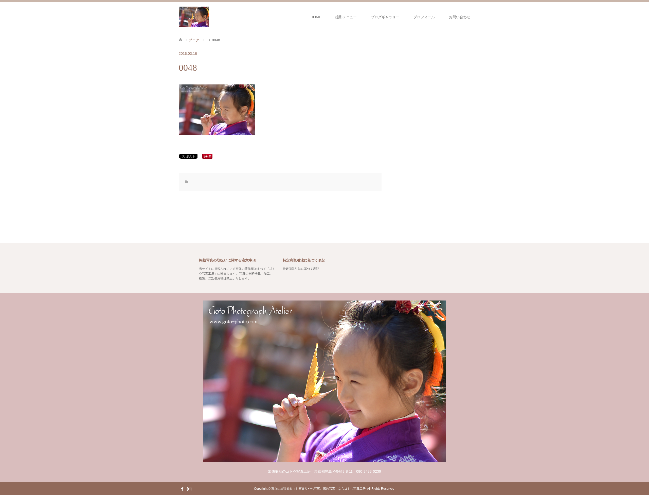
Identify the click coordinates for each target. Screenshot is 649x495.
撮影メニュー (346, 17)
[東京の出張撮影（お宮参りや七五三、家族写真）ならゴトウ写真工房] (194, 17)
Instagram (189, 488)
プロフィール (424, 17)
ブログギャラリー (385, 17)
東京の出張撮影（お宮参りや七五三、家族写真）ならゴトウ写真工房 (318, 488)
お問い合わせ (459, 17)
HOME (316, 17)
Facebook (182, 488)
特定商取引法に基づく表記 (301, 269)
